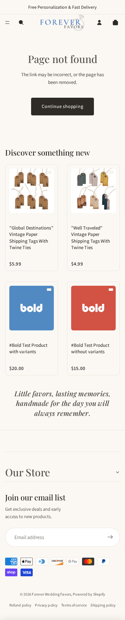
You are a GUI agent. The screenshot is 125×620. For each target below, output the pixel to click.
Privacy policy (46, 605)
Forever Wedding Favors (51, 594)
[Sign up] (110, 537)
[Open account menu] (99, 22)
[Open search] (21, 22)
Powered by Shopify (89, 594)
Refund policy (20, 605)
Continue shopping (63, 106)
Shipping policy (103, 605)
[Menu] (7, 22)
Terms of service (74, 605)
